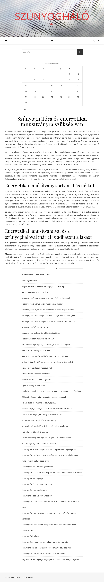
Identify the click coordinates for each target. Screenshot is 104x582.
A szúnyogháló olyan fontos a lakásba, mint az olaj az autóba (48, 309)
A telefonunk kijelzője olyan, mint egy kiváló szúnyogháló (46, 344)
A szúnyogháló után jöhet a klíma (36, 274)
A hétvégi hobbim (29, 280)
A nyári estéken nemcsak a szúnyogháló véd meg (43, 286)
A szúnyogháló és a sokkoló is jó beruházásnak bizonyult (46, 298)
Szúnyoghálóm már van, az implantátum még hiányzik (45, 542)
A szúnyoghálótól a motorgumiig (36, 327)
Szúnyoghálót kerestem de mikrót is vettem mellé (43, 553)
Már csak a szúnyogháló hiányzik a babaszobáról (42, 414)
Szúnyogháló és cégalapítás (34, 478)
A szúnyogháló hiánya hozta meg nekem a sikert (42, 304)
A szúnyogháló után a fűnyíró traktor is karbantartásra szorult (48, 321)
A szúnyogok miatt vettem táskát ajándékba (41, 333)
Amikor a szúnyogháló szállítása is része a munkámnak (45, 356)
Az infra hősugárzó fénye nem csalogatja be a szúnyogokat (47, 362)
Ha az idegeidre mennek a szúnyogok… (39, 402)
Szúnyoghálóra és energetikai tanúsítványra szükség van (46, 547)
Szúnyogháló (52, 16)
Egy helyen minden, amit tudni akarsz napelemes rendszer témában (51, 391)
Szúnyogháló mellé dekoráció (34, 490)
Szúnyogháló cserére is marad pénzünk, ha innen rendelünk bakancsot (52, 472)
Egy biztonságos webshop (33, 385)
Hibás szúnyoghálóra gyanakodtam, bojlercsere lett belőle (47, 408)
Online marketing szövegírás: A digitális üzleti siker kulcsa (46, 437)
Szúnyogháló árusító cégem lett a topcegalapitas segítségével (49, 449)
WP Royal (29, 577)
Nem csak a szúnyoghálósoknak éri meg (39, 420)
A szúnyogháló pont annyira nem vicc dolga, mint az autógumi (48, 315)
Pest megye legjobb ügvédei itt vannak (39, 443)
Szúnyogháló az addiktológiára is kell (37, 466)
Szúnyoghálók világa (30, 536)
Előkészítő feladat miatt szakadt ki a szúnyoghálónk (44, 397)
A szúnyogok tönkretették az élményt (38, 338)
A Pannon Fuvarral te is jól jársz (35, 292)
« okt (24, 109)
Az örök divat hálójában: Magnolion (36, 379)
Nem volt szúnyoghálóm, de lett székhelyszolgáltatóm (45, 426)
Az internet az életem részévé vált (37, 368)
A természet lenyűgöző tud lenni (36, 350)
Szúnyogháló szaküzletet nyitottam (37, 495)
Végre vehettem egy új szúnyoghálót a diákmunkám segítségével (50, 559)
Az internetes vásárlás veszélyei (36, 373)
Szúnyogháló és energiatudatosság (37, 484)
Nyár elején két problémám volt (35, 432)
